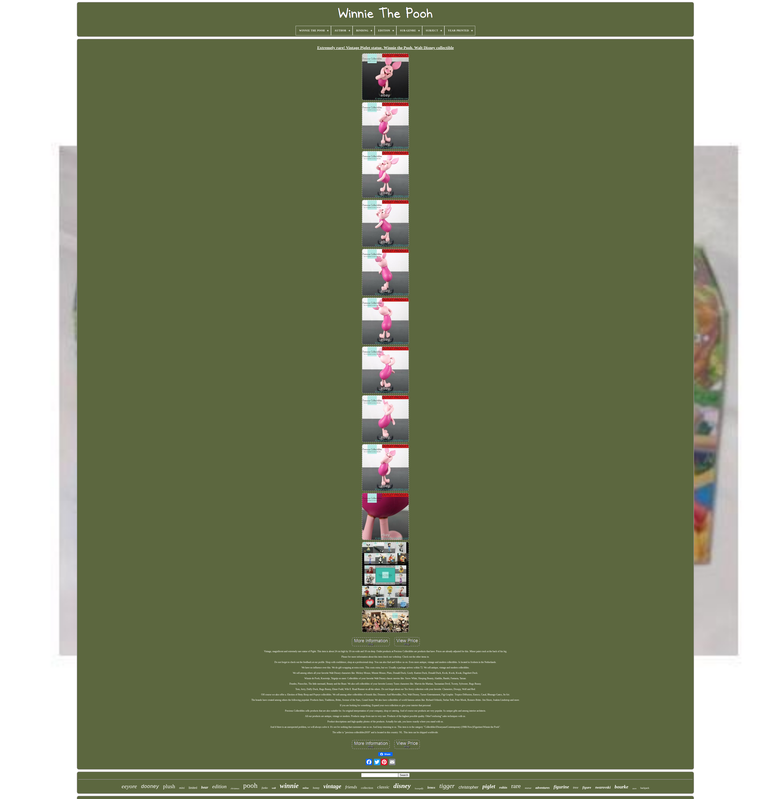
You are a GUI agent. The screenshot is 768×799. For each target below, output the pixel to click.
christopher (468, 787)
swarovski (603, 787)
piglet (488, 786)
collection (367, 787)
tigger (447, 785)
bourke (621, 786)
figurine (561, 786)
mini (182, 787)
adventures (542, 787)
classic (383, 786)
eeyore (129, 786)
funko (265, 787)
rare (516, 785)
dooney (150, 787)
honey (316, 787)
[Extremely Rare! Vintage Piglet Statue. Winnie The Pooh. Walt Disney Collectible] (385, 77)
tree (575, 787)
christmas (235, 788)
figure (586, 787)
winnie (289, 785)
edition (219, 786)
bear (204, 787)
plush (169, 786)
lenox (431, 787)
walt (274, 788)
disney (402, 785)
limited (193, 787)
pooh (250, 785)
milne (306, 787)
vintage (332, 786)
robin (503, 787)
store (634, 788)
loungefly (419, 788)
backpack (644, 788)
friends (351, 787)
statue (528, 787)
